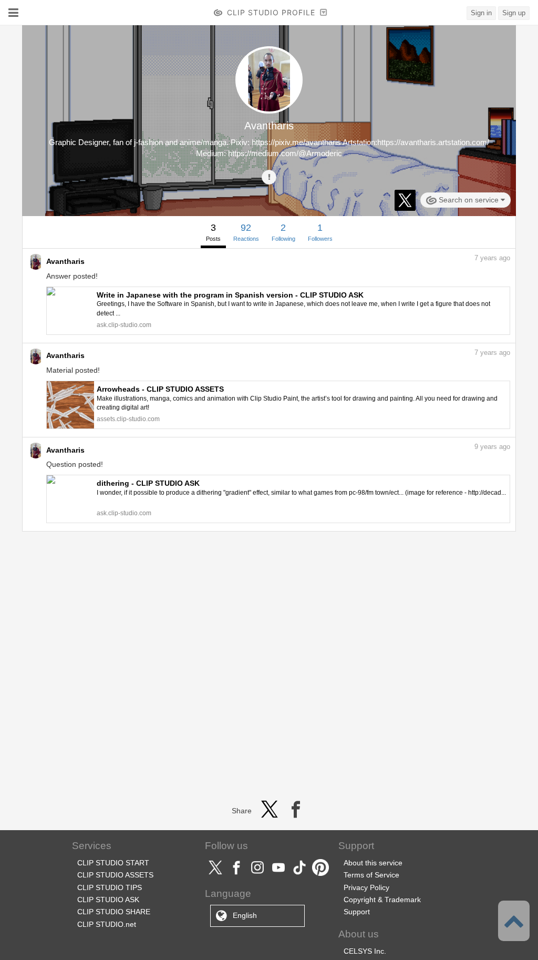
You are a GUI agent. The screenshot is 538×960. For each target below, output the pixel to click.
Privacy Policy (366, 887)
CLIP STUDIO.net (106, 924)
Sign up (513, 13)
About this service (373, 863)
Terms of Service (371, 875)
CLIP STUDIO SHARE (113, 911)
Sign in (481, 13)
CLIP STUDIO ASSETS (115, 875)
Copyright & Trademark (382, 899)
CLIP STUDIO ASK (108, 899)
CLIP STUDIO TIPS (109, 887)
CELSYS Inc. (365, 951)
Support (357, 911)
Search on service (469, 200)
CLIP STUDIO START (113, 863)
